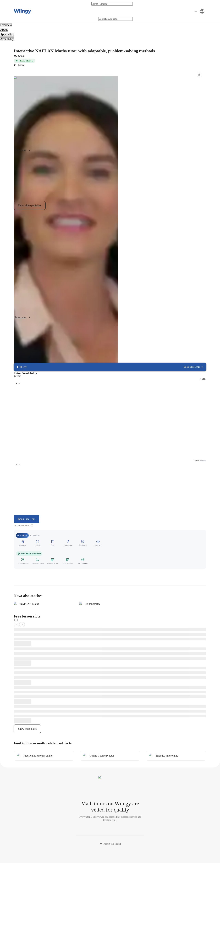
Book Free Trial (26, 518)
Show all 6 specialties (29, 205)
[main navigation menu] (199, 11)
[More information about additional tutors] (32, 525)
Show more (20, 150)
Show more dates (27, 728)
